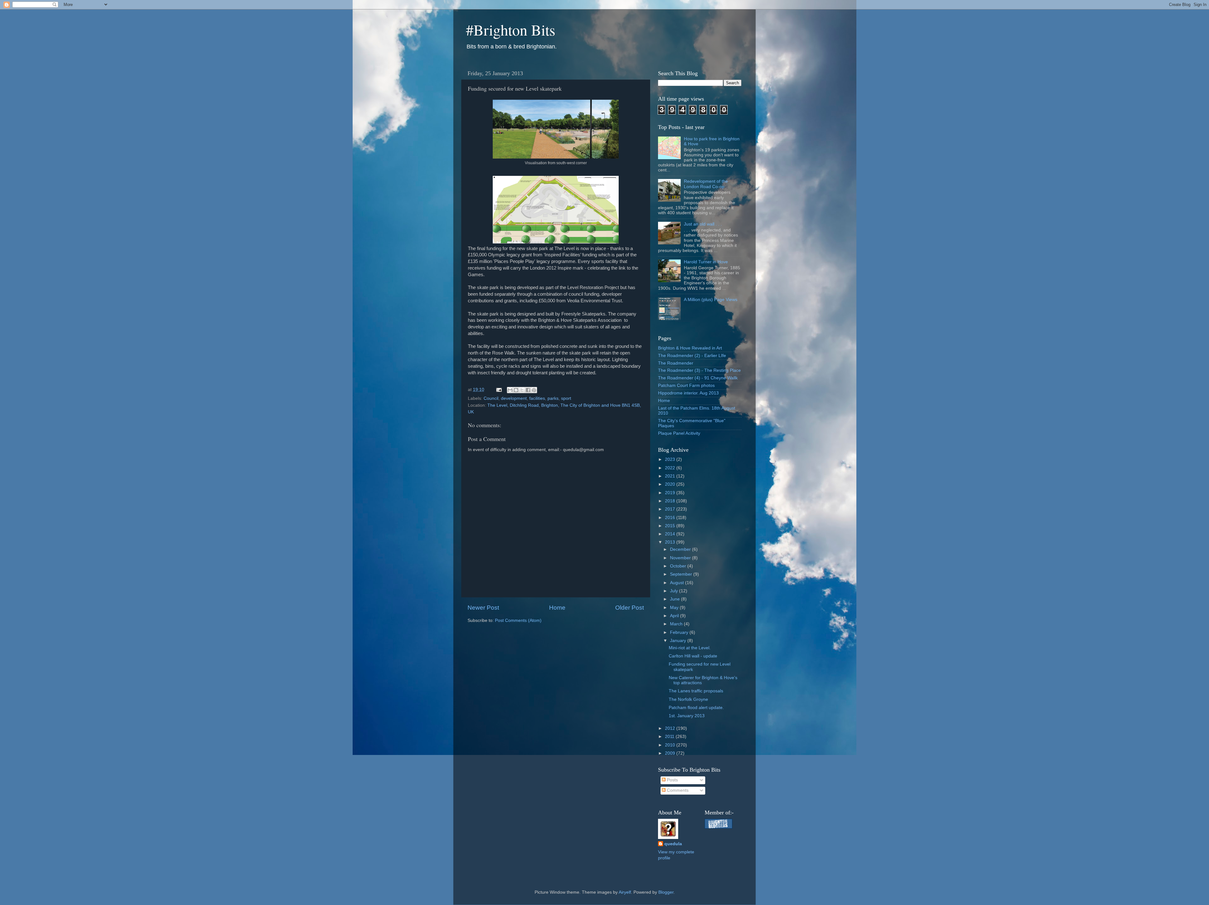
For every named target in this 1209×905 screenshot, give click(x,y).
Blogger (665, 892)
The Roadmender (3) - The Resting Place (699, 370)
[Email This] (510, 390)
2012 (670, 728)
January (678, 640)
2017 (670, 509)
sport (566, 398)
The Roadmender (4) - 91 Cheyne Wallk (698, 378)
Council (491, 398)
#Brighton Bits (510, 30)
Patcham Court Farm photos (686, 385)
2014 (670, 534)
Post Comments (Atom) (518, 620)
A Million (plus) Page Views (710, 299)
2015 (670, 525)
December (681, 549)
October (678, 566)
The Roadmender (675, 363)
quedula (673, 843)
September (681, 574)
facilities (537, 398)
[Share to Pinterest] (534, 390)
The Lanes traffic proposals (696, 691)
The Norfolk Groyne (688, 699)
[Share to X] (522, 390)
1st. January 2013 (687, 715)
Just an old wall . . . (703, 224)
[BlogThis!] (516, 390)
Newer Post (483, 607)
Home (557, 607)
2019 (670, 492)
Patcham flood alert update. (696, 707)
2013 (670, 542)
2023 (670, 459)
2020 (670, 484)
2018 (670, 501)
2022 (670, 468)
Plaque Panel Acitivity (679, 433)
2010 (670, 745)
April (675, 615)
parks (553, 398)
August (677, 582)
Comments (677, 790)
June (675, 599)
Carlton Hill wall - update (693, 656)
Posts (672, 780)
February (680, 632)
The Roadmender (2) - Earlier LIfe (692, 355)
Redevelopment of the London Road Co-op (706, 184)
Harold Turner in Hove (706, 262)
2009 (670, 753)
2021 (670, 476)
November (681, 558)
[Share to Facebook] (528, 390)
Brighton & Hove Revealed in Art (690, 348)
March (677, 624)
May (675, 607)
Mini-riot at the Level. (690, 647)
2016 (670, 517)
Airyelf (625, 892)
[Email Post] (498, 389)
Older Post (629, 607)
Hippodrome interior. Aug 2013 (688, 393)
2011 (670, 736)
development (514, 398)
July (674, 591)
